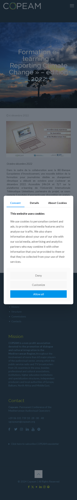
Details (34, 202)
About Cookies (57, 202)
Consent (15, 202)
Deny (38, 275)
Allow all (38, 294)
